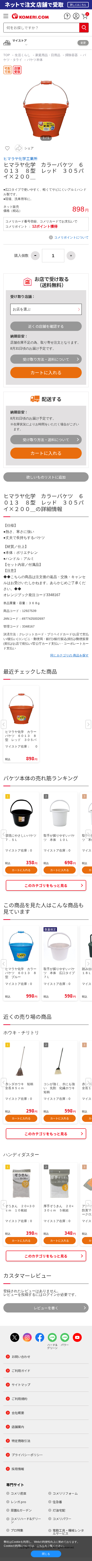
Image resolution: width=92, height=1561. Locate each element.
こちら (41, 1545)
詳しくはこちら (78, 4)
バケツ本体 (35, 59)
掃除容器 (71, 55)
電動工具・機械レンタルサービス (68, 1532)
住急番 (57, 1501)
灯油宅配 (59, 1510)
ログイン (50, 1294)
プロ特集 (17, 1530)
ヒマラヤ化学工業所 (20, 158)
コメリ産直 (18, 1493)
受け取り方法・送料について (46, 359)
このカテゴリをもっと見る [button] (46, 885)
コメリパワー (62, 1518)
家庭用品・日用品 (47, 55)
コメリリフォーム (65, 1493)
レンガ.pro (18, 1501)
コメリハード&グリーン (26, 1520)
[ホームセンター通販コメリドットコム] (30, 17)
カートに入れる (46, 372)
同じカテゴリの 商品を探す (69, 655)
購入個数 (21, 255)
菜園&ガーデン (21, 1510)
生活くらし (22, 55)
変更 (83, 43)
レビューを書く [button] (46, 1307)
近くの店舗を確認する (46, 326)
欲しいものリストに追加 (46, 477)
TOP (7, 55)
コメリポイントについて (71, 237)
